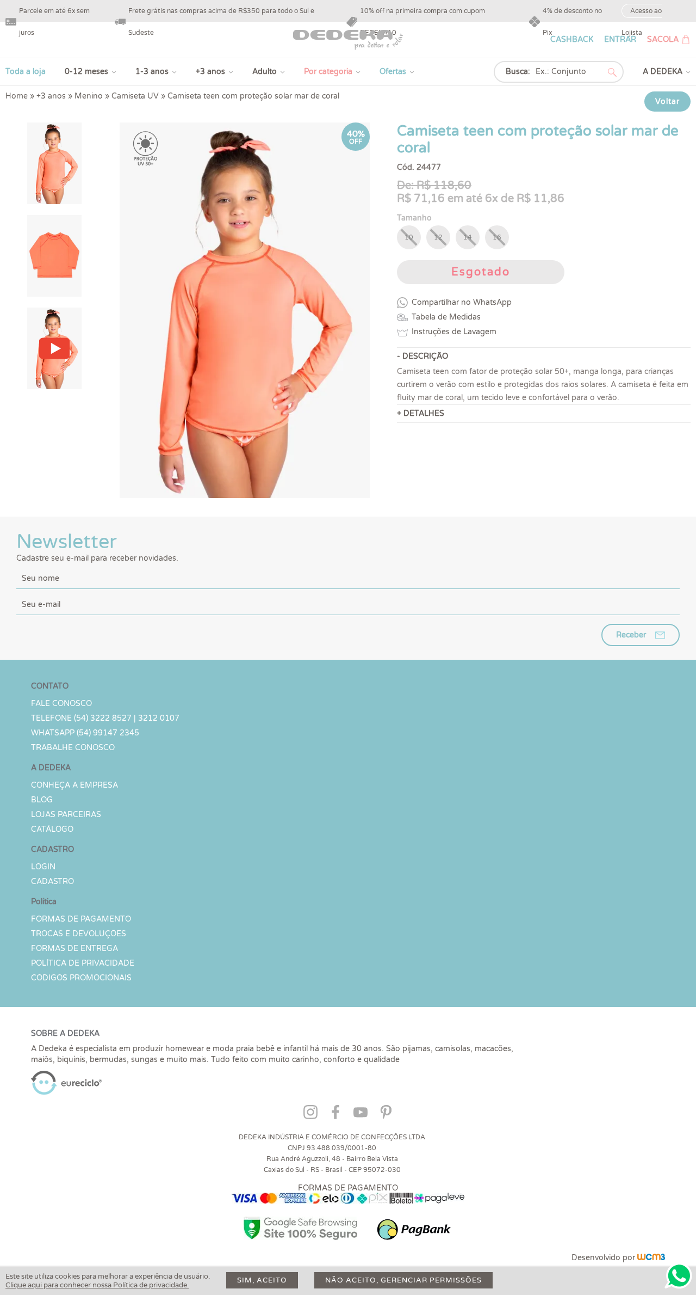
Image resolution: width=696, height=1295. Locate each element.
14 (467, 237)
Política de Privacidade (82, 963)
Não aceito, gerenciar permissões (403, 1280)
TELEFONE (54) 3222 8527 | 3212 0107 (105, 718)
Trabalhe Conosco (73, 747)
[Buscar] (612, 72)
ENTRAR (620, 39)
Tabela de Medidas (446, 317)
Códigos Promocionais (81, 978)
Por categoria (328, 71)
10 (409, 237)
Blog (42, 800)
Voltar (667, 101)
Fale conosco (61, 703)
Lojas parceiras (66, 814)
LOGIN (43, 866)
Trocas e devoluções (78, 933)
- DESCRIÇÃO (422, 356)
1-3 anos (152, 71)
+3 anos (210, 71)
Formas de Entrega (74, 948)
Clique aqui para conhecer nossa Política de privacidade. (97, 1285)
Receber (631, 635)
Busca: (518, 71)
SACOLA (663, 39)
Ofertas (393, 71)
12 (438, 237)
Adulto (264, 71)
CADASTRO (52, 881)
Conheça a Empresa (74, 785)
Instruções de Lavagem (454, 331)
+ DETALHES (420, 413)
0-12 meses (86, 71)
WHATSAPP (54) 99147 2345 (85, 733)
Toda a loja (25, 71)
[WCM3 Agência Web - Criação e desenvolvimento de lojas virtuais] (651, 1257)
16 (497, 237)
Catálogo (52, 829)
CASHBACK (571, 39)
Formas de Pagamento (81, 919)
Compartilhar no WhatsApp (462, 302)
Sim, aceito (262, 1280)
